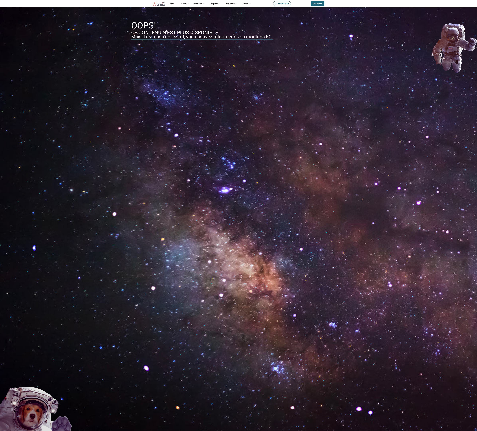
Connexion (317, 3)
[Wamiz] (159, 4)
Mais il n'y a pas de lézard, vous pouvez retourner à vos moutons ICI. (202, 36)
